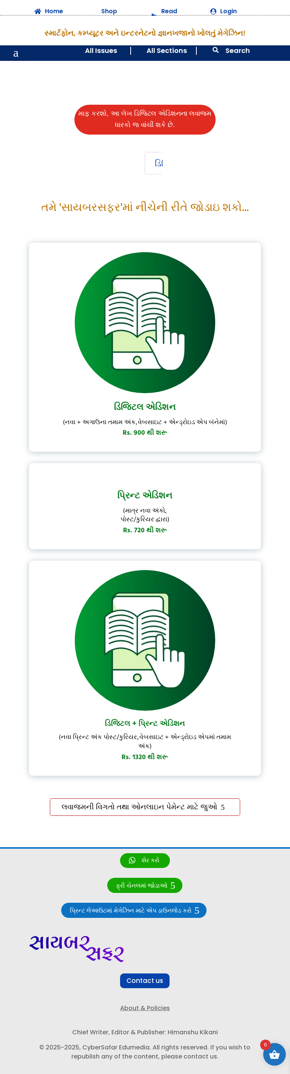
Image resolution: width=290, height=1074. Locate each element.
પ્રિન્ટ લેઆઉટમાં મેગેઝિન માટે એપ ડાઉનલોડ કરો (130, 911)
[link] (145, 860)
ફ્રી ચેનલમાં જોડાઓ (141, 886)
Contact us (144, 980)
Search (237, 50)
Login (228, 11)
